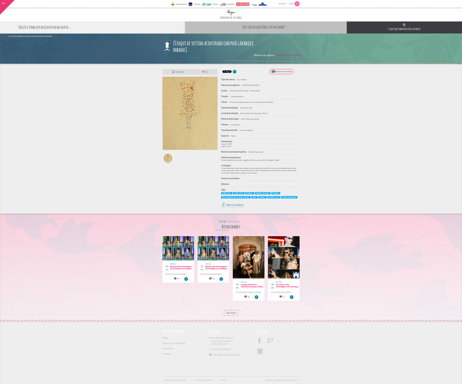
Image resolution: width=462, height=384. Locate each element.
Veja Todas (231, 313)
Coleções (166, 353)
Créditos (223, 380)
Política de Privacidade (203, 380)
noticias (173, 264)
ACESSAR (318, 125)
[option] (190, 113)
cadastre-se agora (325, 130)
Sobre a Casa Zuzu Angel (173, 343)
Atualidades (168, 348)
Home (4, 36)
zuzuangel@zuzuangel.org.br (226, 354)
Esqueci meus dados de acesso (318, 120)
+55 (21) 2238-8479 (221, 349)
